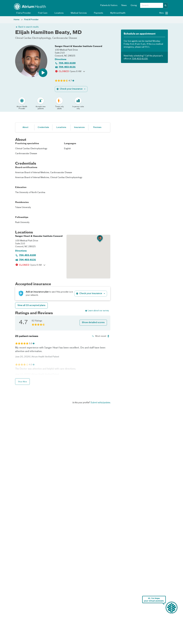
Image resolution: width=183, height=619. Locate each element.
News (124, 5)
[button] (165, 5)
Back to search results (28, 27)
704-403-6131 (67, 67)
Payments (98, 13)
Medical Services (78, 13)
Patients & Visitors (108, 5)
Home (16, 20)
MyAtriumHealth (117, 13)
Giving (134, 5)
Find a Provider (23, 13)
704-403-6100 (67, 63)
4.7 (70, 81)
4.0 (30, 365)
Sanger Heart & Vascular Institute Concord (78, 46)
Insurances (79, 127)
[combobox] (151, 5)
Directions (60, 59)
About (25, 127)
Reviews (97, 127)
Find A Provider (31, 20)
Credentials (43, 127)
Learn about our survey (98, 311)
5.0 (30, 344)
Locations (59, 13)
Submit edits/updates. (100, 403)
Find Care (42, 13)
